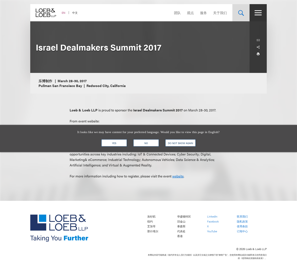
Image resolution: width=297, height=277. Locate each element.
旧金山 (181, 221)
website (178, 175)
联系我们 (242, 216)
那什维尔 (152, 231)
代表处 (181, 231)
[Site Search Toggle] (241, 12)
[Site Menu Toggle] (258, 12)
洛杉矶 (151, 216)
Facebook (213, 221)
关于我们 (220, 12)
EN (63, 13)
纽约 (150, 221)
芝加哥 (151, 226)
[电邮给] (258, 40)
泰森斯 (181, 226)
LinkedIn (212, 216)
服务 (203, 12)
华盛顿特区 (184, 216)
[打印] (258, 54)
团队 (177, 12)
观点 (190, 12)
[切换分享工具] (258, 47)
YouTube (212, 231)
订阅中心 (242, 231)
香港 (180, 236)
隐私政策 (242, 221)
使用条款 (242, 226)
